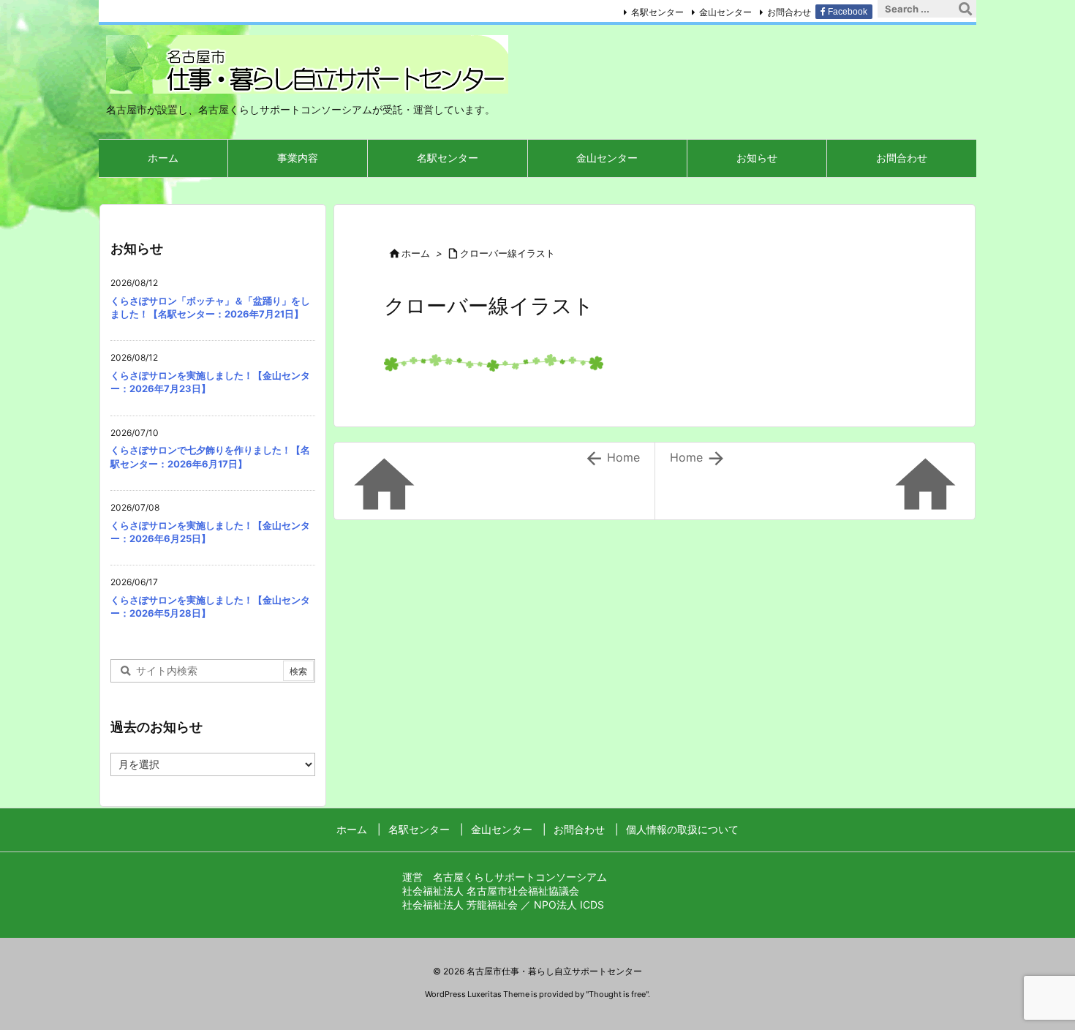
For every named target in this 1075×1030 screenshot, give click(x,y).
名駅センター (657, 12)
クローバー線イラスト (507, 253)
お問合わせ (789, 12)
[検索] (965, 9)
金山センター (725, 12)
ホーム (415, 253)
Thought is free (617, 994)
